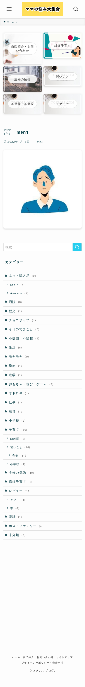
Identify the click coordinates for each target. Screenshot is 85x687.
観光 (15, 311)
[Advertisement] (42, 588)
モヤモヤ (19, 356)
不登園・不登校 (24, 338)
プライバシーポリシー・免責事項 (42, 662)
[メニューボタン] (9, 9)
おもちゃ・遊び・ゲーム (31, 384)
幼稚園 (17, 438)
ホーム (16, 657)
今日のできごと (24, 329)
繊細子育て (21, 481)
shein (17, 285)
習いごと (20, 447)
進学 (15, 375)
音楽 (19, 455)
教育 (16, 411)
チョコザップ (22, 320)
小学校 (17, 420)
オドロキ (19, 393)
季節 (15, 366)
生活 (15, 347)
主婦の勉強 (21, 472)
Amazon (19, 293)
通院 (15, 302)
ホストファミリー (26, 526)
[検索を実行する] (77, 247)
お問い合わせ (45, 657)
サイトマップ (64, 657)
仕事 (15, 402)
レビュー (20, 491)
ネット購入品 (22, 275)
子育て (18, 429)
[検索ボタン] (76, 9)
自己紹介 (28, 657)
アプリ (17, 499)
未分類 (17, 535)
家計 (15, 516)
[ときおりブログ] (42, 9)
